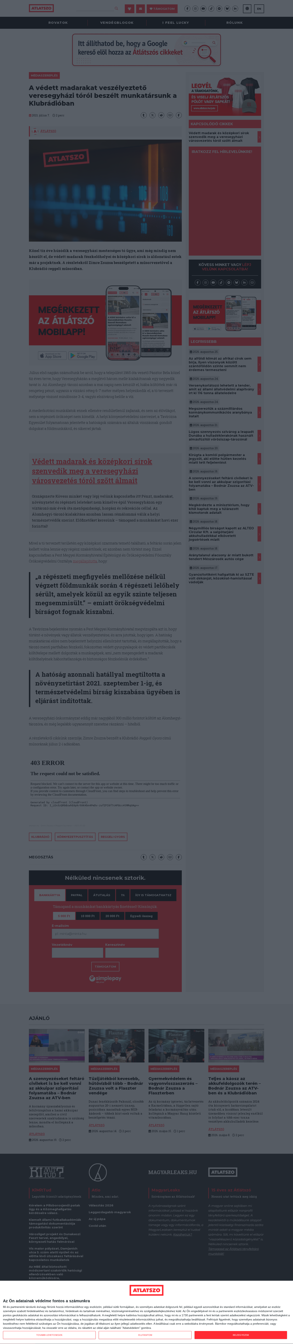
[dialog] (146, 1312)
